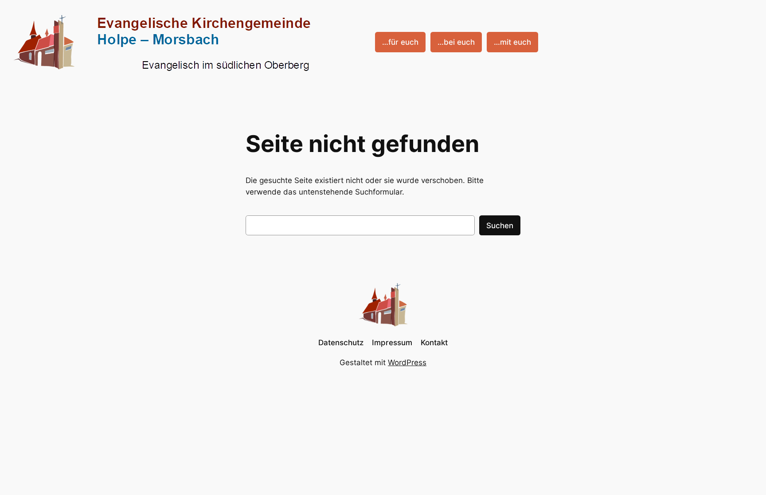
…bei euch (456, 42)
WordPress (407, 362)
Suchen (499, 225)
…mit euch (512, 42)
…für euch (400, 42)
